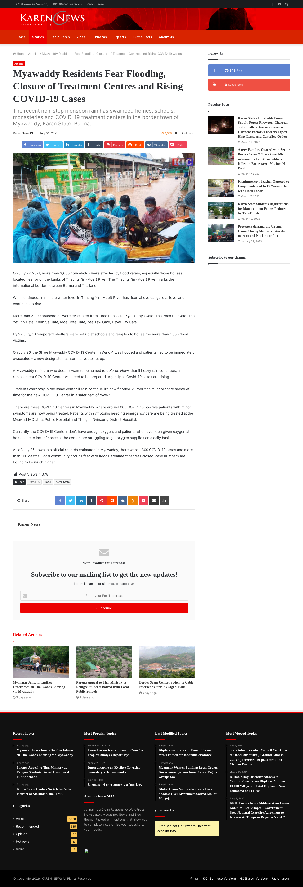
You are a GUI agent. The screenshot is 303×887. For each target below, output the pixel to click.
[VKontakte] (122, 500)
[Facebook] (60, 500)
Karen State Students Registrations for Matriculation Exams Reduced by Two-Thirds (263, 208)
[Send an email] (31, 133)
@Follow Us (164, 810)
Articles (33, 53)
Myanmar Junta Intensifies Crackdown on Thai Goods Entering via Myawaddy (39, 687)
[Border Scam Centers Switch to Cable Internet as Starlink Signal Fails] (167, 662)
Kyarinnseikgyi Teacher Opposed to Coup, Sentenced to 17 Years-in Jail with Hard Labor (263, 186)
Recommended (27, 826)
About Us (166, 37)
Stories (38, 37)
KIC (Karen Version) (67, 4)
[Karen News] (57, 19)
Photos (101, 37)
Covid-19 (34, 482)
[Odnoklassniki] (133, 500)
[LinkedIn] (81, 500)
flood (48, 482)
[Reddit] (112, 500)
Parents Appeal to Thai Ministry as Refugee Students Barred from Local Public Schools (102, 687)
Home (21, 37)
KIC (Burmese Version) (32, 4)
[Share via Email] (154, 500)
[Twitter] (70, 500)
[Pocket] (143, 500)
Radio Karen (95, 4)
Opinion (21, 834)
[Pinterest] (102, 500)
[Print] (164, 500)
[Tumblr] (91, 500)
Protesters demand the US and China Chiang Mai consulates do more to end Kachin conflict (261, 231)
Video (81, 37)
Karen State (63, 482)
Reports (119, 37)
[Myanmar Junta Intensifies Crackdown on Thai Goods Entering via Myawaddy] (41, 662)
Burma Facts (142, 37)
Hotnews (22, 841)
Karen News (21, 133)
